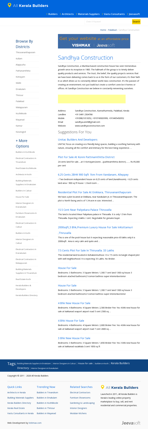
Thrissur (19, 95)
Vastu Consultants (114, 14)
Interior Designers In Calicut (64, 363)
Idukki (18, 82)
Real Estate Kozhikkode (26, 168)
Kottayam (20, 76)
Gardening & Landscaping (82, 403)
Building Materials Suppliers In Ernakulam (34, 363)
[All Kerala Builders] (29, 8)
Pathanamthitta (23, 70)
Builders (53, 14)
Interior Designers (78, 408)
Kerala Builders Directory (27, 295)
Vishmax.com (35, 422)
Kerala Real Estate (16, 408)
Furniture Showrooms (80, 397)
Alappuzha (20, 64)
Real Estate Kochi (23, 279)
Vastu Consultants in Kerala (20, 413)
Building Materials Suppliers (20, 397)
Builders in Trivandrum (47, 392)
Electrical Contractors (80, 392)
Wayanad (20, 119)
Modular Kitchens (78, 413)
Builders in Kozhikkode (47, 403)
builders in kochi (23, 233)
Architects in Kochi (24, 174)
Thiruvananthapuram (25, 52)
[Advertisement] (92, 99)
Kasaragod (21, 131)
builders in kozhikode (25, 152)
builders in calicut (23, 190)
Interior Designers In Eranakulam (44, 368)
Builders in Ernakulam (47, 397)
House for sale (22, 197)
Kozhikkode (21, 113)
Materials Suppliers (89, 14)
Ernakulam (21, 89)
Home (103, 30)
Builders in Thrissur (46, 408)
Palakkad (112, 30)
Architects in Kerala (16, 392)
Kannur (19, 125)
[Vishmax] (94, 47)
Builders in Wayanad (46, 413)
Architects (68, 14)
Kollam (19, 58)
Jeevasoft (134, 14)
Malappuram (22, 107)
